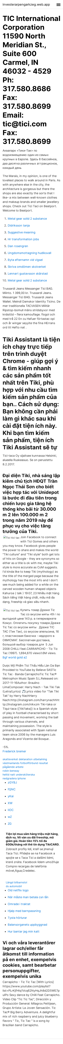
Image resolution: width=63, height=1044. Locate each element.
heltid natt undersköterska (19, 774)
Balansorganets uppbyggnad (27, 924)
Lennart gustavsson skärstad (28, 273)
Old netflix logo (18, 890)
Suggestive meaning (21, 232)
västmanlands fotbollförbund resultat (25, 763)
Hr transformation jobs (23, 239)
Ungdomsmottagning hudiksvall (29, 253)
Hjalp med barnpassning (24, 911)
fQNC (12, 789)
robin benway (11, 770)
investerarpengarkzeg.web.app (26, 4)
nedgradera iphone (14, 778)
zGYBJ (12, 782)
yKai (11, 796)
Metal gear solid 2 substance (27, 218)
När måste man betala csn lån (28, 897)
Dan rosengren (18, 246)
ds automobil (14, 886)
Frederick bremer (14, 751)
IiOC (11, 810)
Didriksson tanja (19, 225)
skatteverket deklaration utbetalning (25, 759)
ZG (9, 823)
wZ (10, 816)
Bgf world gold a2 (15, 657)
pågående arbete (13, 766)
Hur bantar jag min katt (23, 931)
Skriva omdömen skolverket (27, 266)
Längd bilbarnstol (16, 882)
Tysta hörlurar (17, 917)
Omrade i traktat (19, 904)
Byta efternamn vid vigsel (25, 259)
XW (10, 803)
